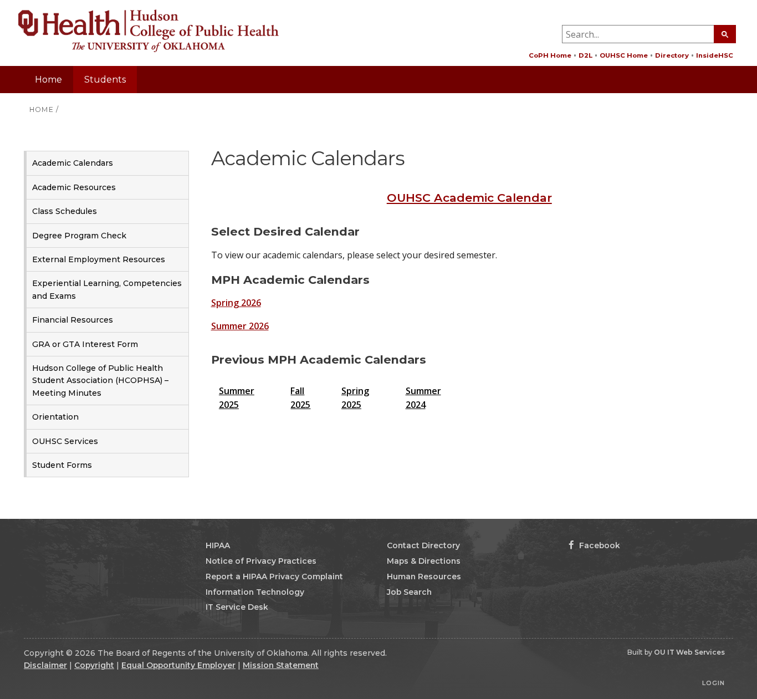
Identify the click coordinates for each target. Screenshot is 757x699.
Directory (672, 55)
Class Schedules (64, 211)
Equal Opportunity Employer (178, 665)
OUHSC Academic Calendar (469, 198)
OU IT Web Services (689, 652)
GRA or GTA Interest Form (85, 344)
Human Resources (424, 576)
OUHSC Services (65, 441)
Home (48, 79)
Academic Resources (74, 187)
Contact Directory (423, 545)
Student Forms (62, 465)
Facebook (598, 545)
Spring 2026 (236, 303)
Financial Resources (72, 320)
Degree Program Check (79, 236)
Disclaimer (45, 665)
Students (105, 79)
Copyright (94, 665)
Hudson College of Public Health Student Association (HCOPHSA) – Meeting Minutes (100, 380)
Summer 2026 (240, 326)
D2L (585, 55)
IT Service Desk (237, 607)
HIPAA (218, 545)
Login (713, 683)
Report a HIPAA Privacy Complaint (274, 576)
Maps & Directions (424, 561)
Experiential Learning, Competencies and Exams (107, 289)
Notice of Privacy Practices (261, 561)
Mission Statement (281, 665)
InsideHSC (714, 55)
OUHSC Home (624, 55)
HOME (41, 109)
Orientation (55, 417)
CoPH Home (550, 55)
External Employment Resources (98, 259)
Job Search (409, 592)
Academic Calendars (72, 163)
